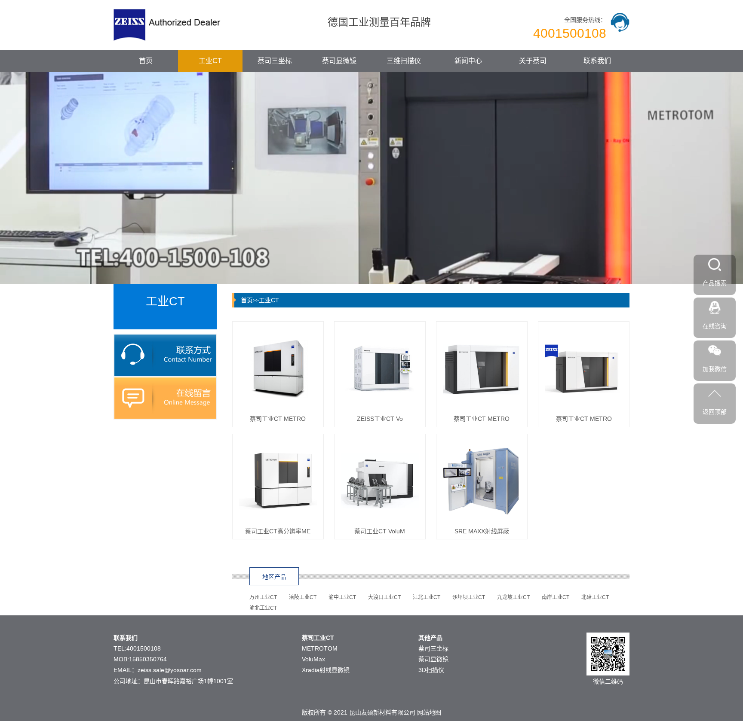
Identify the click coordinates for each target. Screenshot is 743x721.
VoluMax (313, 659)
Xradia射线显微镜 (326, 669)
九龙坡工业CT (513, 597)
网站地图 (429, 712)
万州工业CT (263, 597)
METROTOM (320, 648)
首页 (146, 60)
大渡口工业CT (384, 597)
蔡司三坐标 (275, 60)
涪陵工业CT (302, 597)
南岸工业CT (555, 597)
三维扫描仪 (404, 60)
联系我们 (597, 60)
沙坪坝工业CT (468, 597)
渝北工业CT (263, 608)
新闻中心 (468, 60)
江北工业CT (426, 597)
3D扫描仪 (431, 669)
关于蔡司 (533, 60)
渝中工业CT (342, 597)
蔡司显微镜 (339, 60)
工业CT (210, 60)
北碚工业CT (595, 597)
